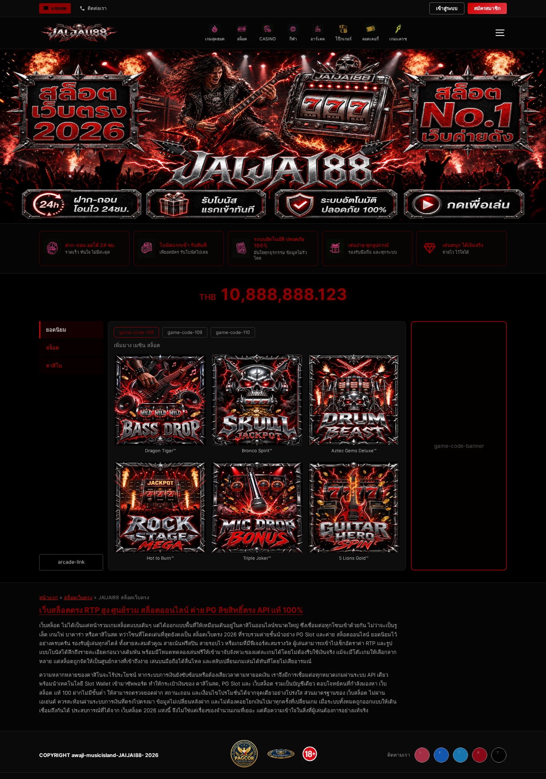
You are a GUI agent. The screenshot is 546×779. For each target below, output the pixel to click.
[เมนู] (499, 33)
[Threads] (499, 755)
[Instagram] (422, 755)
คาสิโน (54, 365)
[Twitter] (460, 755)
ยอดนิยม (56, 329)
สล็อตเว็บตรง (78, 597)
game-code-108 (136, 332)
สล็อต (52, 347)
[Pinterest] (480, 755)
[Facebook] (441, 755)
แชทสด (59, 8)
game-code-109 (184, 332)
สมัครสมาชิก (487, 8)
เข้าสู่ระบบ (447, 8)
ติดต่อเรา (97, 8)
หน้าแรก (48, 597)
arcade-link (71, 562)
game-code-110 (233, 332)
